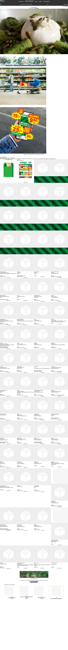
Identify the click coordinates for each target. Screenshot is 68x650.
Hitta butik (64, 6)
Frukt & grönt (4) (16, 158)
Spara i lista (8, 206)
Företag (3, 0)
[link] (43, 154)
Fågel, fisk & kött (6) (26, 158)
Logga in (64, 4)
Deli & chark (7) (10, 158)
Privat (1, 0)
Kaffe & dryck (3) (43, 158)
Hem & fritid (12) (38, 158)
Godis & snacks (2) (32, 158)
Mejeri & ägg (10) (49, 158)
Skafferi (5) (54, 158)
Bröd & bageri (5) (5, 158)
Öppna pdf (25, 182)
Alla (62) (1, 158)
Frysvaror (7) (21, 158)
